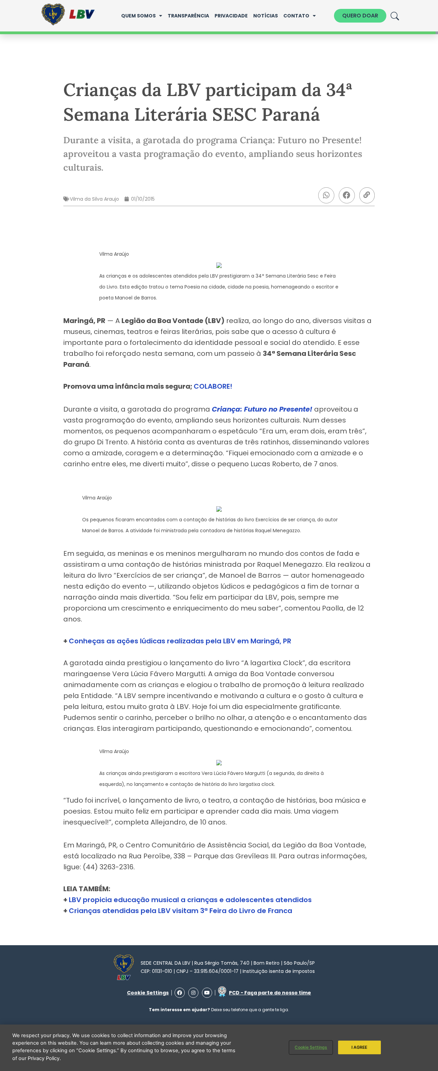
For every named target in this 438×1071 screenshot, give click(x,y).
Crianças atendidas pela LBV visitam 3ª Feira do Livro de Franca (180, 910)
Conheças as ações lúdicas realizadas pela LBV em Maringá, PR (180, 641)
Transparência (188, 15)
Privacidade (231, 15)
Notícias (265, 15)
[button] (326, 195)
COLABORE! (213, 386)
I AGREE (359, 1046)
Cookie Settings (311, 1046)
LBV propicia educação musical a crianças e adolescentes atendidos (190, 900)
